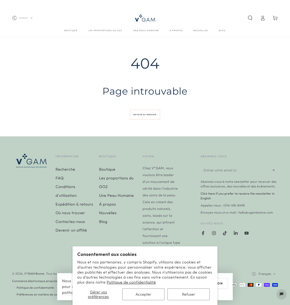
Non (219, 283)
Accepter (143, 294)
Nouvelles (108, 212)
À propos (107, 204)
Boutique (107, 169)
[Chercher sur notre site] (250, 18)
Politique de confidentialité (131, 282)
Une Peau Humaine (116, 195)
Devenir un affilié (71, 230)
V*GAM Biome (34, 273)
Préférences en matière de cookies (40, 294)
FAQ (60, 177)
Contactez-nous (70, 221)
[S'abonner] (275, 170)
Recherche (65, 169)
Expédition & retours (74, 204)
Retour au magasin (145, 115)
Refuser (188, 294)
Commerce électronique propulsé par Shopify (43, 281)
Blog (103, 221)
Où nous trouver (70, 212)
